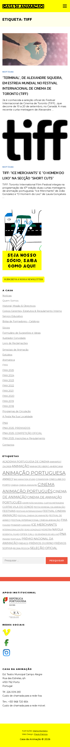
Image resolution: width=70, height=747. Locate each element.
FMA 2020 (8, 396)
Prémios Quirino (41, 543)
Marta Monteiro (40, 731)
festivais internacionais (29, 511)
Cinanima (42, 479)
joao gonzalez (32, 529)
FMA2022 (6, 525)
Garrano (26, 525)
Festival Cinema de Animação (33, 515)
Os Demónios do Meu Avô (47, 534)
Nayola (57, 529)
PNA (5, 423)
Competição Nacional (32, 503)
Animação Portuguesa (34, 473)
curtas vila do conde (17, 506)
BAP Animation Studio (24, 479)
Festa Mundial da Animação (49, 507)
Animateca (8, 359)
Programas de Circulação (16, 411)
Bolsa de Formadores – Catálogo (20, 321)
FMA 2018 (8, 406)
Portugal (16, 539)
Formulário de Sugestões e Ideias (21, 332)
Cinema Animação (28, 485)
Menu (64, 6)
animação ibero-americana (46, 466)
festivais (9, 510)
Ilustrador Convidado (14, 338)
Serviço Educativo (12, 316)
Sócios (6, 327)
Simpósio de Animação (15, 349)
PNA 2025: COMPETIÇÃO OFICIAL (22, 433)
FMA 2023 (8, 380)
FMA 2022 (8, 385)
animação (20, 466)
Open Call (27, 534)
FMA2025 (16, 525)
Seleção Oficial (43, 548)
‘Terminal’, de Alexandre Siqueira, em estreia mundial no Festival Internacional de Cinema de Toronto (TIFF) (32, 85)
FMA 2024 (8, 375)
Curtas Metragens (54, 503)
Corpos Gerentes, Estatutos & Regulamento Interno (32, 311)
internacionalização (13, 530)
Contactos (8, 444)
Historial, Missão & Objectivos (18, 305)
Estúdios (7, 354)
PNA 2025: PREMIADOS (16, 428)
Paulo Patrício (41, 734)
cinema (14, 485)
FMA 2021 (8, 390)
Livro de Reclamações (15, 343)
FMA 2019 (8, 401)
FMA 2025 (8, 370)
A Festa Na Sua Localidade (17, 416)
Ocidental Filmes (11, 534)
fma (64, 520)
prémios (23, 543)
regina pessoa (21, 548)
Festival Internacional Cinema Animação (35, 520)
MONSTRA (46, 529)
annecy (7, 479)
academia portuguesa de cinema (25, 461)
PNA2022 (6, 539)
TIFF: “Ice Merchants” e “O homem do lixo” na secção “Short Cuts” (33, 175)
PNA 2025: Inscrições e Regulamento (23, 438)
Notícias (8, 72)
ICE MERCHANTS (44, 525)
